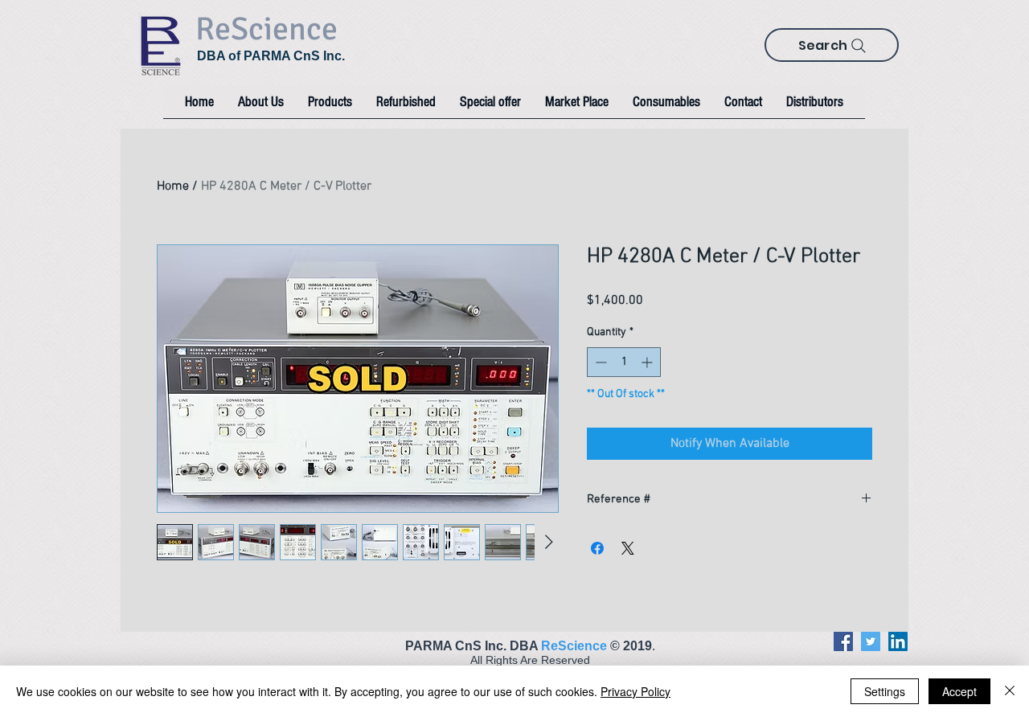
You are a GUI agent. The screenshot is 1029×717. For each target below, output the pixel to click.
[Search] (858, 46)
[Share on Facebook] (597, 548)
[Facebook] (843, 641)
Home (173, 186)
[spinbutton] (623, 362)
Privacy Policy (635, 691)
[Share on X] (627, 548)
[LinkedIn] (898, 641)
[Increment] (648, 362)
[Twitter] (870, 641)
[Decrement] (599, 362)
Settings (884, 691)
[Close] (1009, 691)
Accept (959, 691)
